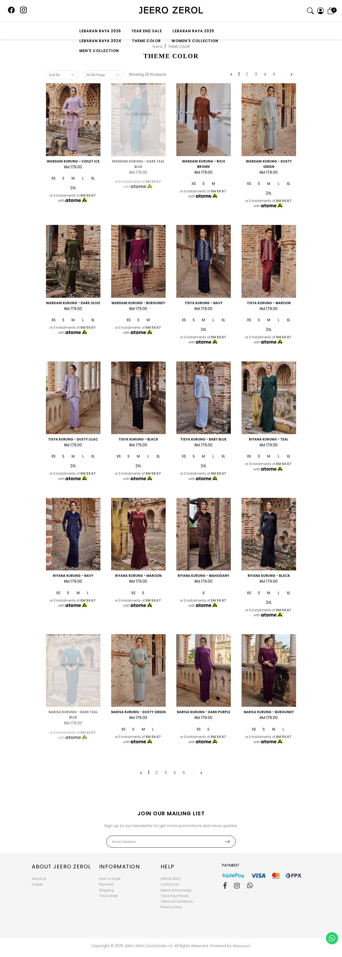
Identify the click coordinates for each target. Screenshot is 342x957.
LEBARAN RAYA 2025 (193, 31)
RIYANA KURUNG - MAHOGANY (203, 575)
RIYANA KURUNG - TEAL (268, 439)
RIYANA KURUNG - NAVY (73, 575)
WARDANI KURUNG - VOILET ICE (73, 161)
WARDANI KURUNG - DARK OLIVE (73, 303)
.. (283, 74)
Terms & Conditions (177, 901)
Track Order (108, 896)
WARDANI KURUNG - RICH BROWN (203, 164)
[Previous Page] (231, 74)
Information (119, 866)
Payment (106, 884)
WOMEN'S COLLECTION (195, 40)
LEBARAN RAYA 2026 (100, 31)
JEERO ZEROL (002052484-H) (148, 946)
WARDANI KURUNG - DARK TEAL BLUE (138, 164)
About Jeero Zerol (61, 866)
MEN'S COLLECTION (99, 50)
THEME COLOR (146, 40)
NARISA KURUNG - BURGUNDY (269, 712)
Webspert (241, 946)
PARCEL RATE (171, 878)
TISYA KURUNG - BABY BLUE (203, 439)
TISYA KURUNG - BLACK (138, 439)
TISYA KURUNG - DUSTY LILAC (73, 439)
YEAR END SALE (147, 31)
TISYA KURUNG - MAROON (269, 303)
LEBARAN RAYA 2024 (100, 40)
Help (167, 866)
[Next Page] (292, 74)
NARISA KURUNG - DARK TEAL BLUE (73, 715)
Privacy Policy (171, 907)
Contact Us (170, 884)
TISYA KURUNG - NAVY (204, 303)
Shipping (106, 890)
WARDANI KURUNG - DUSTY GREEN (269, 164)
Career (37, 884)
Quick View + (73, 149)
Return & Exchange (176, 890)
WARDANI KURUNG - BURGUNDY (138, 303)
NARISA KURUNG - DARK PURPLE (203, 712)
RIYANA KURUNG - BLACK (269, 575)
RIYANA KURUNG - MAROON (138, 575)
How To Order (110, 878)
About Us (39, 878)
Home (157, 46)
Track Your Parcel (174, 896)
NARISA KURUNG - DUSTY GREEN (138, 712)
